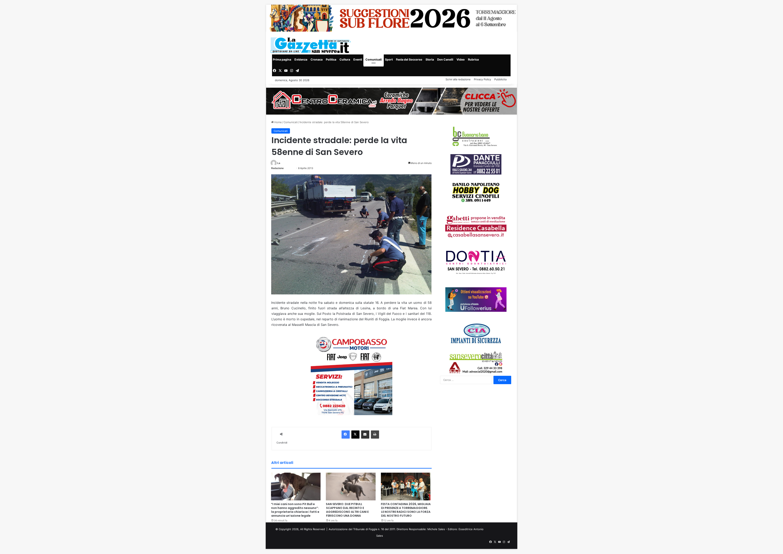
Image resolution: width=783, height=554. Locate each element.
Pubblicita (500, 79)
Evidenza (300, 59)
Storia (430, 59)
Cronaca (317, 59)
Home (277, 122)
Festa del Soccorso (409, 59)
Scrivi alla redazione (458, 79)
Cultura (345, 59)
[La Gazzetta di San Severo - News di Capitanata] (311, 45)
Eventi (357, 59)
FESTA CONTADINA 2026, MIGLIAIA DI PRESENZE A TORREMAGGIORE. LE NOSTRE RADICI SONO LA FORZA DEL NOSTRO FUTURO (406, 510)
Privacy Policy (482, 79)
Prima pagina (282, 59)
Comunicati (373, 59)
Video (461, 59)
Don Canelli (445, 59)
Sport (389, 59)
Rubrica (473, 59)
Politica (331, 59)
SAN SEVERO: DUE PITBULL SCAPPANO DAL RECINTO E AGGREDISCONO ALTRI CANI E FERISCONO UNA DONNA (347, 510)
